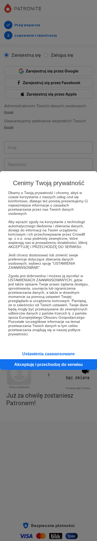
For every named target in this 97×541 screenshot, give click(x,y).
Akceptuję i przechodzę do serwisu (48, 364)
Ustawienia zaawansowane (48, 354)
